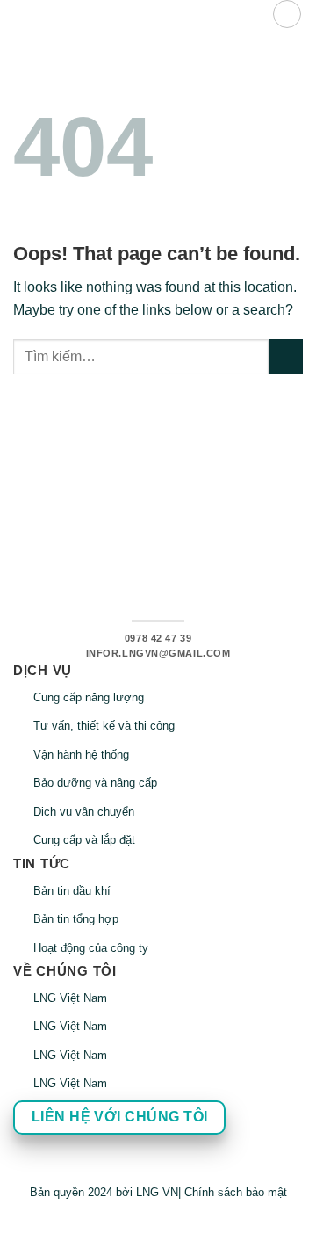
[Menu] (287, 14)
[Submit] (286, 356)
